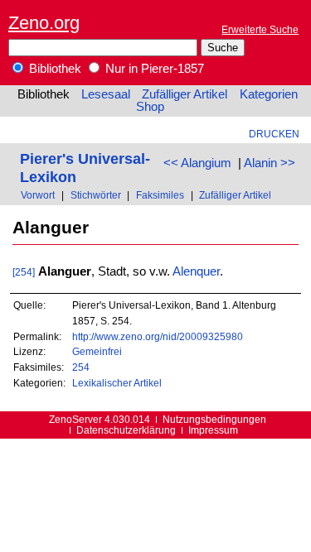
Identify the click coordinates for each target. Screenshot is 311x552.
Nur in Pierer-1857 (153, 68)
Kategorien (269, 94)
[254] (23, 271)
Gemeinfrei (97, 351)
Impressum (213, 430)
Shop (150, 106)
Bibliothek (53, 68)
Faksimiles (160, 195)
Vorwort (38, 195)
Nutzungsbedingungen (214, 419)
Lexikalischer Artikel (117, 382)
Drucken (274, 133)
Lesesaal (105, 94)
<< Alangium (197, 163)
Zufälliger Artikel (184, 94)
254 (81, 367)
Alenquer (196, 271)
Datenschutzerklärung (126, 430)
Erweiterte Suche (260, 29)
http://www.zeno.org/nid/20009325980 (157, 336)
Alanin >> (269, 163)
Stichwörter (95, 195)
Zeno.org (44, 22)
